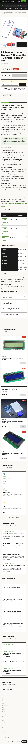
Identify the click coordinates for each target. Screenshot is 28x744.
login (19, 1)
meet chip (9, 689)
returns (4, 709)
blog (3, 718)
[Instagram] (10, 741)
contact (4, 711)
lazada (3, 729)
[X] (17, 741)
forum (3, 720)
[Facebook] (8, 741)
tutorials (4, 716)
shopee (3, 727)
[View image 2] (8, 44)
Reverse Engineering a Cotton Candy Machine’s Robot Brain (11, 588)
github (15, 689)
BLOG (9, 1)
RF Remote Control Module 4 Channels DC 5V (5, 230)
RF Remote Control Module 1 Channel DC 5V (5, 221)
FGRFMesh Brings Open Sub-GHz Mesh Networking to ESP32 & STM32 (12, 612)
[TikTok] (15, 741)
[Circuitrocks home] (2, 5)
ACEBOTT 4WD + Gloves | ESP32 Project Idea (13, 543)
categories (4, 696)
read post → (6, 594)
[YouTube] (13, 741)
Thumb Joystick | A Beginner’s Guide (11, 554)
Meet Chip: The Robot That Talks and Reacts (13, 533)
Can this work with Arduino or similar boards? (11, 296)
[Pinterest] (19, 741)
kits (3, 698)
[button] (5, 8)
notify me (22, 84)
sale (3, 700)
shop (2, 12)
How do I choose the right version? (10, 315)
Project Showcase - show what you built (12, 645)
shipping (4, 707)
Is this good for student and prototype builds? (11, 309)
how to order (5, 705)
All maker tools (14, 517)
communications (7, 12)
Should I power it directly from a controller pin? (12, 303)
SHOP (3, 1)
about (4, 689)
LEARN (6, 1)
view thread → (6, 647)
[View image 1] (3, 44)
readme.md (4, 100)
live (19, 689)
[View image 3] (14, 44)
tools (3, 694)
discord (4, 722)
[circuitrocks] (1, 3)
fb (10, 95)
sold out (23, 362)
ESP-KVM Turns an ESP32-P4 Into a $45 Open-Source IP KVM (12, 600)
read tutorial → (7, 538)
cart (23, 1)
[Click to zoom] (14, 29)
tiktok (3, 731)
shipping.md (13, 100)
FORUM (12, 1)
